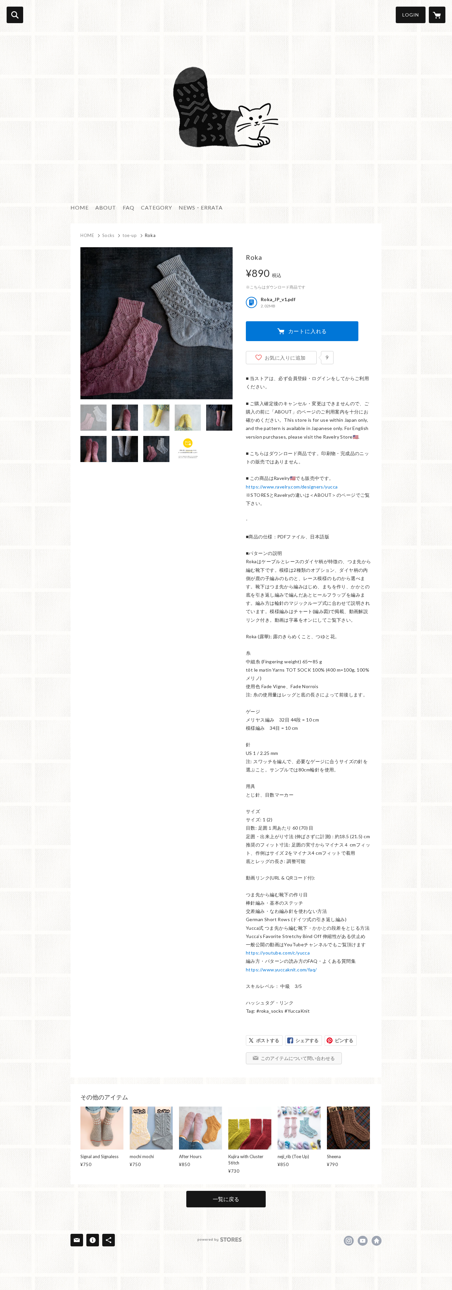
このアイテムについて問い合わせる (298, 1058)
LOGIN (410, 15)
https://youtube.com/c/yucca (278, 953)
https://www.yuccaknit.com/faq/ (281, 969)
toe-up (129, 235)
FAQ (128, 207)
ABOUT (105, 207)
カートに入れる (307, 331)
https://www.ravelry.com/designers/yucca (292, 486)
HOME (79, 207)
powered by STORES (219, 1239)
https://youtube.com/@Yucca (363, 1241)
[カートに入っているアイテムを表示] (437, 15)
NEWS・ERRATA (201, 207)
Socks (108, 235)
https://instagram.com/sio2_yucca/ (349, 1241)
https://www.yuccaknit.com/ (377, 1241)
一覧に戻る (226, 1199)
